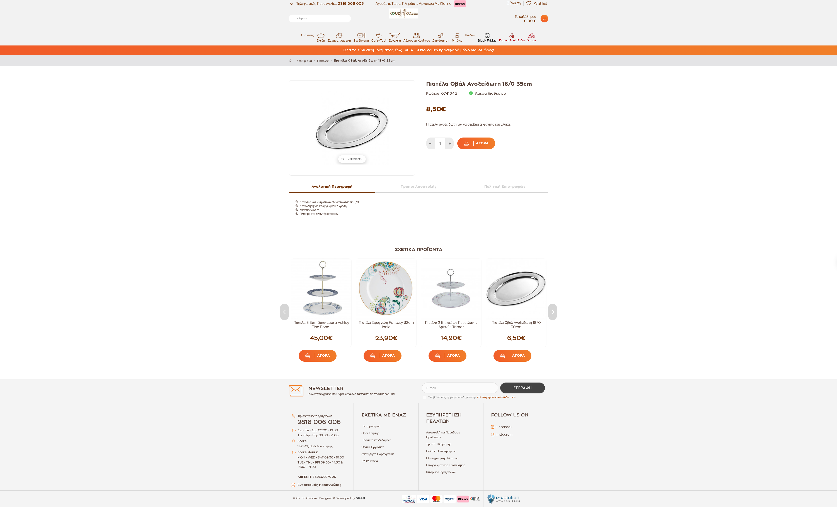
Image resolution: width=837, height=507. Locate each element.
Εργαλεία (395, 40)
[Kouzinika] (418, 13)
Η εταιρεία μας (370, 426)
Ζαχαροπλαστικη (339, 40)
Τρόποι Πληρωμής (438, 444)
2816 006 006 (351, 3)
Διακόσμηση (440, 40)
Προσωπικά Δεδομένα (376, 440)
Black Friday (487, 40)
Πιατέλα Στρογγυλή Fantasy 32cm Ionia (386, 325)
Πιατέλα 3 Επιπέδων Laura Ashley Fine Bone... (321, 325)
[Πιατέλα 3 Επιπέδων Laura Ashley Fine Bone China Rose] (321, 289)
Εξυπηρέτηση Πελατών (442, 458)
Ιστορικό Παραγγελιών (441, 471)
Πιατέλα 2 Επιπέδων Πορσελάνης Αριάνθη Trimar (451, 325)
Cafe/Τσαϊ (378, 40)
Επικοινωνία (369, 460)
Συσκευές (307, 35)
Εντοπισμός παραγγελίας (319, 485)
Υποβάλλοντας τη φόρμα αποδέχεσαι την (472, 397)
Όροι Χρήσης (370, 433)
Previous (284, 312)
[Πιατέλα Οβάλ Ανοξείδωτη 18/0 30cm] (516, 289)
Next (552, 312)
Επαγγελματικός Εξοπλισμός (445, 465)
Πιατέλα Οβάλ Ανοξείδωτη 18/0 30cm (516, 325)
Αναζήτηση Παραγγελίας (377, 453)
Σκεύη (321, 40)
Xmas (531, 40)
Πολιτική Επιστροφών (441, 451)
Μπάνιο (457, 40)
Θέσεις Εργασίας (372, 446)
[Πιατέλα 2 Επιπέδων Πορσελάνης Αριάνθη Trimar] (451, 289)
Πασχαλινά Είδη (512, 40)
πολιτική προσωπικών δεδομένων (496, 397)
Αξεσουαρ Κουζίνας (416, 40)
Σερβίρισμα (361, 40)
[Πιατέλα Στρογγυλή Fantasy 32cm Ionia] (386, 289)
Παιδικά (470, 35)
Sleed (360, 498)
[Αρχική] (290, 60)
